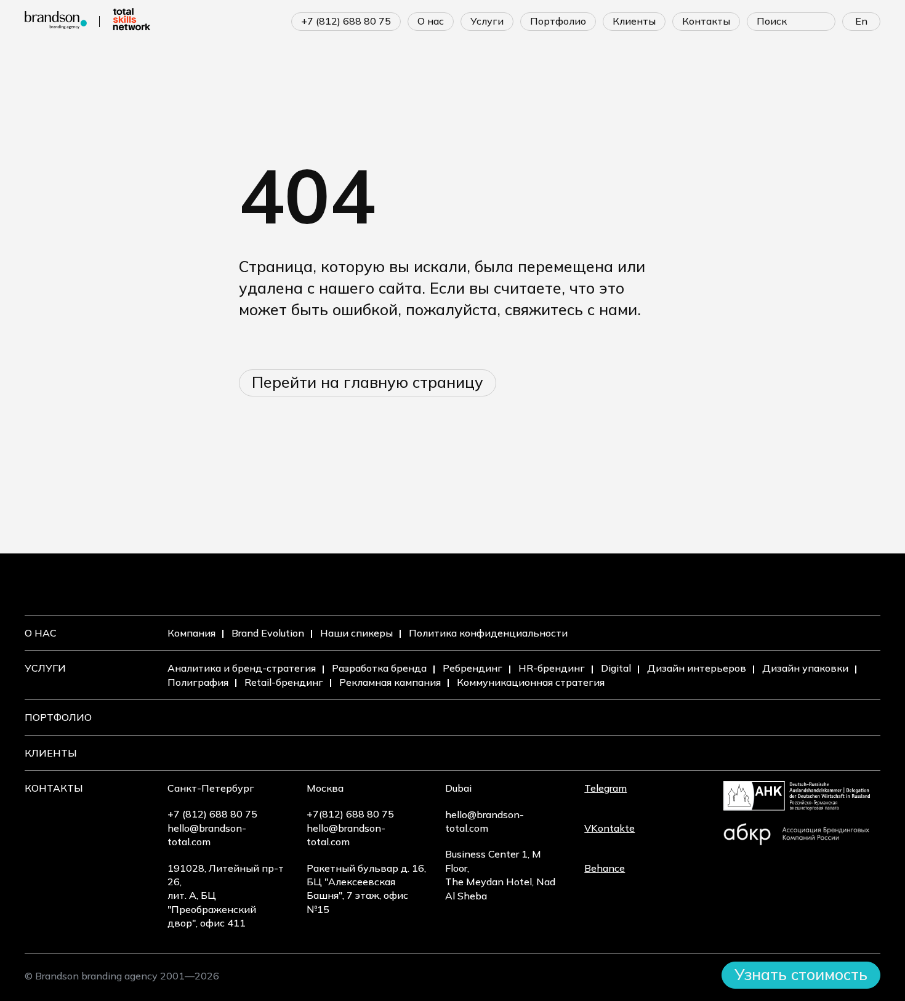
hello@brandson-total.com (206, 835)
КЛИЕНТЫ (634, 21)
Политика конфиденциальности (488, 633)
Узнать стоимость (800, 974)
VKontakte (609, 828)
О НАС (430, 21)
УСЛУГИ (487, 21)
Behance (604, 868)
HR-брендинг (551, 668)
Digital (616, 668)
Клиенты (51, 753)
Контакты (54, 788)
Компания (191, 633)
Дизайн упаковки (805, 668)
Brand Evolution (267, 633)
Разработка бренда (379, 668)
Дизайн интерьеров (696, 668)
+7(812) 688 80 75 (350, 814)
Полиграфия (197, 682)
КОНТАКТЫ (706, 21)
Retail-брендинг (283, 682)
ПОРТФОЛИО (558, 21)
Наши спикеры (356, 633)
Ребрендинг (472, 668)
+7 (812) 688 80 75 (346, 21)
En (861, 21)
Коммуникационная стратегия (531, 682)
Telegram (605, 788)
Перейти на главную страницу (367, 382)
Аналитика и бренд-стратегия (241, 668)
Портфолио (58, 717)
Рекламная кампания (390, 682)
